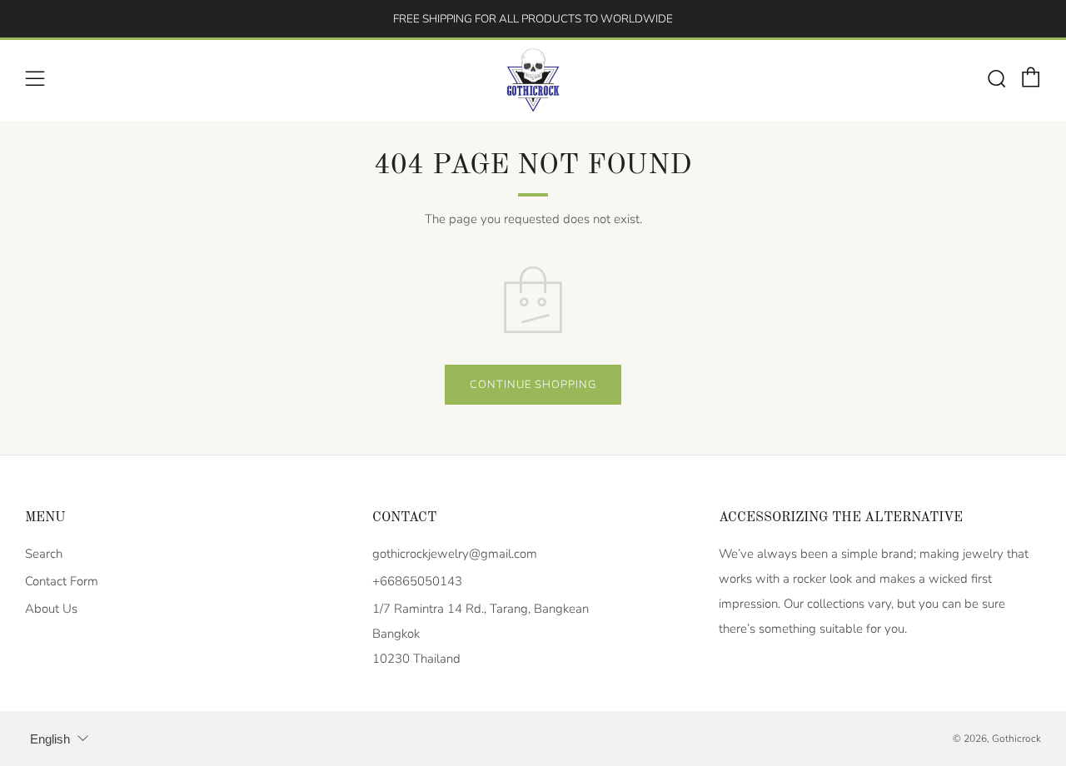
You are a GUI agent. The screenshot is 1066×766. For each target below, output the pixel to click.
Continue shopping (533, 384)
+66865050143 (417, 581)
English (50, 739)
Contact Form (61, 581)
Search (43, 553)
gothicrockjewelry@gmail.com (454, 553)
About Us (51, 608)
